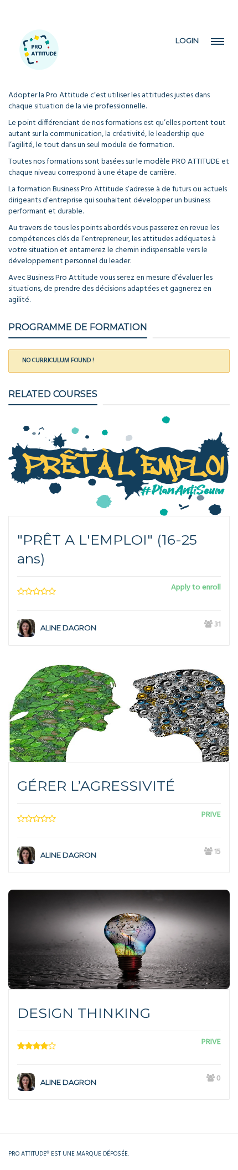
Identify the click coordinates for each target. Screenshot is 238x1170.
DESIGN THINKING (84, 1013)
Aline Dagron (68, 627)
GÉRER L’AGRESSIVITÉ (96, 785)
